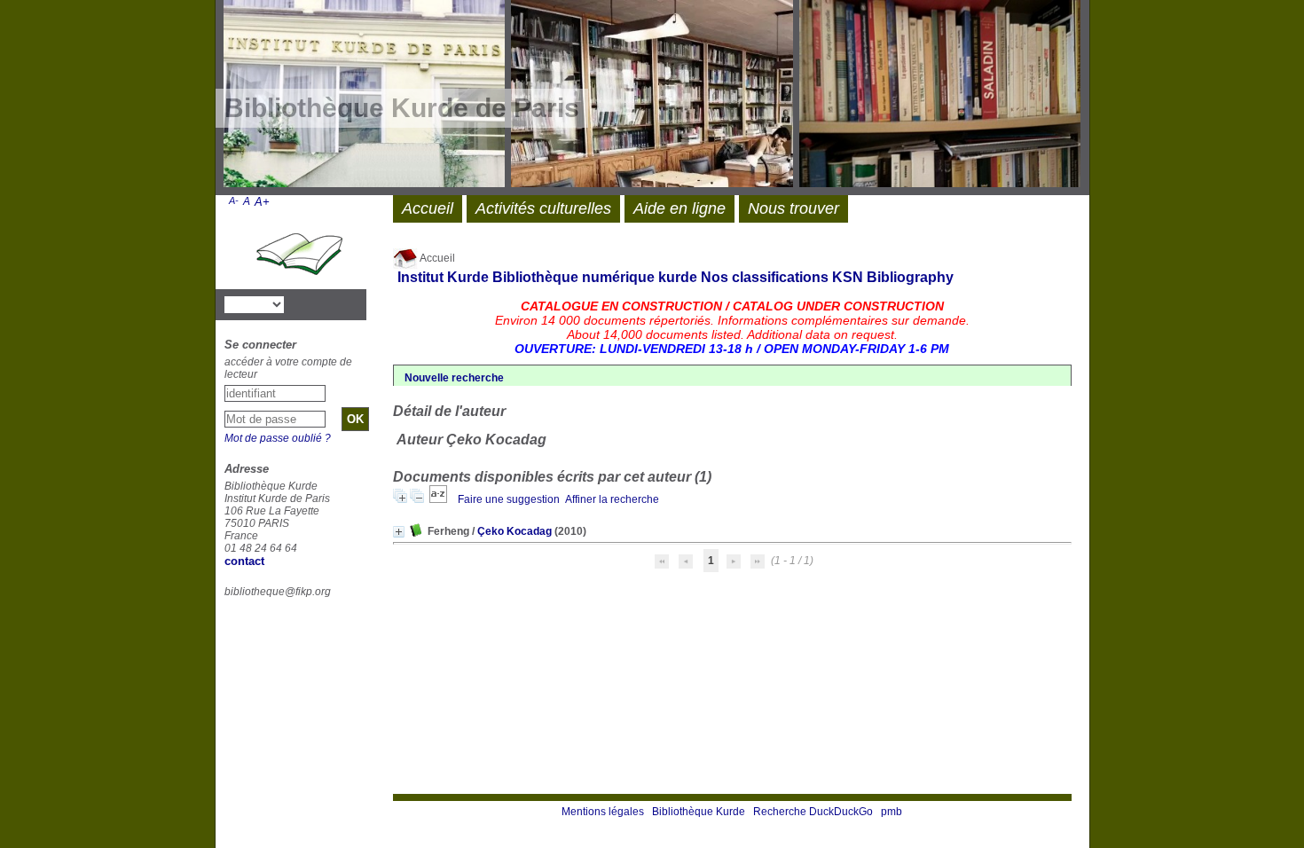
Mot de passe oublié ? (277, 438)
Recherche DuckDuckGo (813, 811)
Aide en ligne (679, 208)
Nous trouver (793, 208)
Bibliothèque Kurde (698, 811)
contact (244, 561)
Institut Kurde (443, 277)
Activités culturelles (543, 208)
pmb (891, 811)
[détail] (399, 532)
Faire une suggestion (509, 499)
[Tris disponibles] (439, 499)
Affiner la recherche (612, 499)
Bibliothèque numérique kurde (594, 277)
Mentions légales (603, 811)
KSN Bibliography (893, 277)
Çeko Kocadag (514, 531)
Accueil (436, 258)
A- (234, 200)
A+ (262, 201)
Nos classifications (765, 277)
